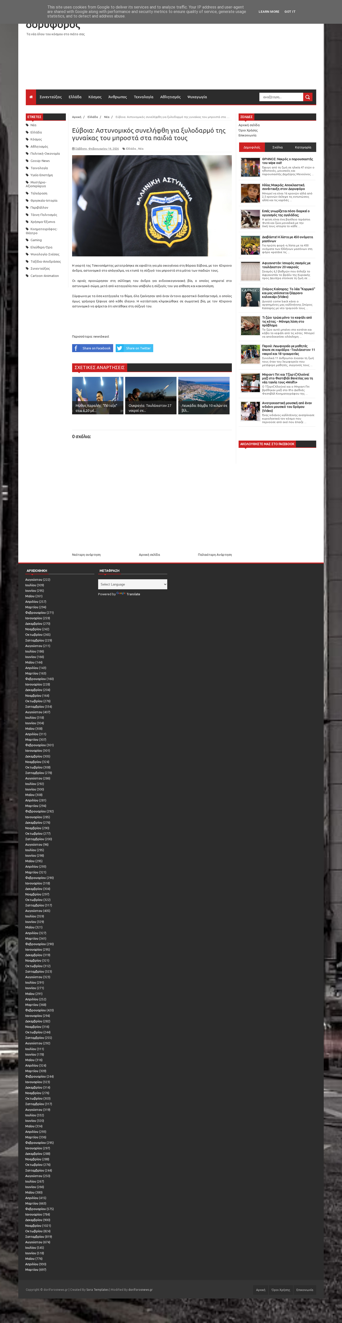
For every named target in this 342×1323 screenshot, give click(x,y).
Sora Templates (97, 1289)
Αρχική (260, 1290)
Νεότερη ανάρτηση (86, 554)
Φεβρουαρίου (35, 612)
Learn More (269, 11)
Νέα (33, 125)
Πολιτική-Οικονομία (45, 153)
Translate (133, 594)
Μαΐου (30, 596)
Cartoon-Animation (45, 275)
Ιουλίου (30, 585)
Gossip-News (40, 160)
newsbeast (101, 336)
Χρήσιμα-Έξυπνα (43, 221)
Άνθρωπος (117, 97)
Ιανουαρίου (33, 618)
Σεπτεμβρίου (34, 640)
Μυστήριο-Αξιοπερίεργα (36, 184)
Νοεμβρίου (33, 629)
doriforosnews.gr (140, 1289)
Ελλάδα (75, 97)
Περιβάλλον (39, 207)
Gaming (36, 240)
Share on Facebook (97, 348)
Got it (290, 11)
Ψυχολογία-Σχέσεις (45, 254)
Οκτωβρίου (34, 634)
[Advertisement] (225, 54)
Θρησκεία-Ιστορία (44, 200)
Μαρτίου (31, 607)
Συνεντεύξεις (51, 97)
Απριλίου (31, 601)
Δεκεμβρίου (33, 623)
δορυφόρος (53, 24)
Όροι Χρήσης (248, 130)
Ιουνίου (30, 590)
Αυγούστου (33, 579)
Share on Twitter (138, 348)
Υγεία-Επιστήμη (42, 175)
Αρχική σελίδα (149, 554)
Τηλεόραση (39, 193)
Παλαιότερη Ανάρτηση (215, 554)
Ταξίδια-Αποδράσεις (46, 261)
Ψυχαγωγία (197, 97)
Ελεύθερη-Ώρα (41, 247)
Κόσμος (95, 97)
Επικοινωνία (247, 135)
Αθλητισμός (170, 97)
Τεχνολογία (143, 97)
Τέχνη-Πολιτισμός (44, 214)
